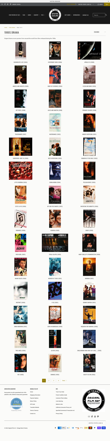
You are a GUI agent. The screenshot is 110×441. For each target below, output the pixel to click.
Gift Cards (32, 404)
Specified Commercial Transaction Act (65, 410)
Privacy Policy (59, 413)
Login (101, 4)
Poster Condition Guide (61, 395)
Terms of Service (34, 410)
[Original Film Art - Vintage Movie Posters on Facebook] (5, 4)
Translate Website (34, 407)
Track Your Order (60, 392)
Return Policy (33, 401)
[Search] (106, 15)
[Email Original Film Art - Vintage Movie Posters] (2, 4)
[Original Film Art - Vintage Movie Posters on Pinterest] (10, 4)
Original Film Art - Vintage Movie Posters (18, 428)
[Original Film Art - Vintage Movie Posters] (55, 15)
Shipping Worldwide (55, 1)
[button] (15, 15)
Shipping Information (35, 395)
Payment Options (34, 398)
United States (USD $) (85, 4)
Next (63, 380)
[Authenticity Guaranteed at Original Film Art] (4, 412)
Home (31, 392)
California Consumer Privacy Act (63, 407)
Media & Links (59, 404)
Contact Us (32, 413)
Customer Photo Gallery (61, 398)
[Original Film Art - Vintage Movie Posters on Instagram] (7, 4)
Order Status (17, 4)
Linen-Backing (59, 401)
